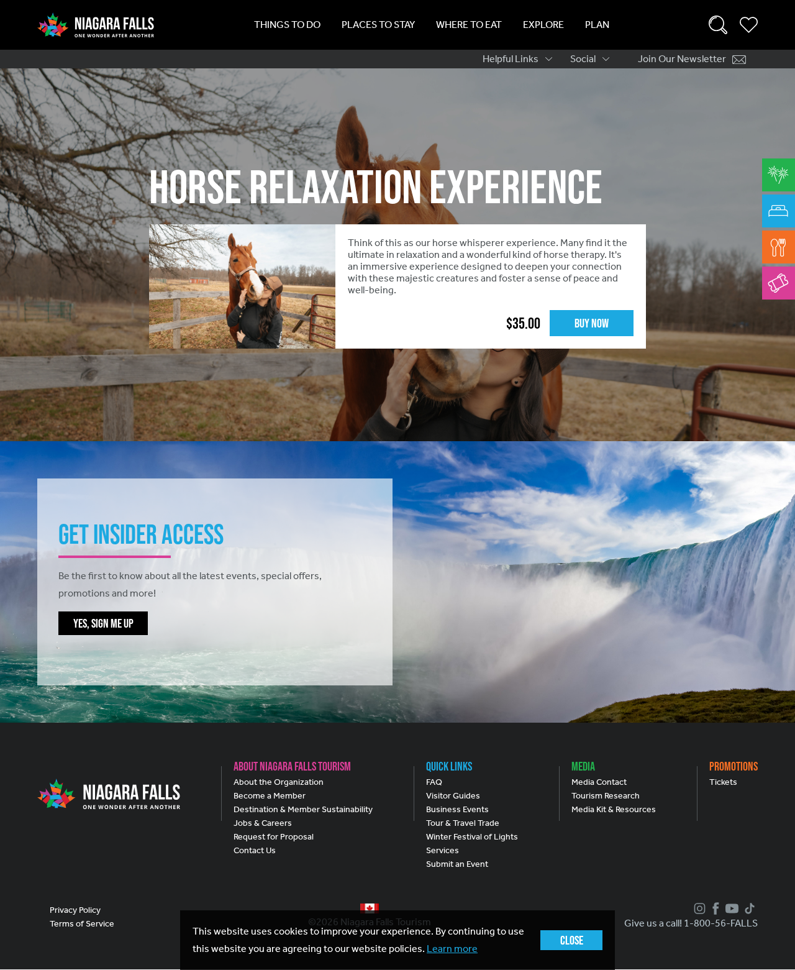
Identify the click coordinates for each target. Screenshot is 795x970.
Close (571, 940)
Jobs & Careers (263, 823)
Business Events (457, 809)
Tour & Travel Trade (462, 823)
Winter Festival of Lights (472, 836)
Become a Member (270, 795)
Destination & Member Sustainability (303, 809)
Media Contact (599, 782)
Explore (543, 24)
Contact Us (255, 850)
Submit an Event (457, 864)
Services (442, 850)
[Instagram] (698, 908)
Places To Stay (378, 24)
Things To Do (287, 24)
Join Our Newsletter (682, 59)
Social (583, 59)
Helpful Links (510, 59)
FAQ (434, 782)
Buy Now (592, 323)
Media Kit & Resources (613, 809)
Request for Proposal (274, 836)
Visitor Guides (453, 795)
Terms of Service (82, 923)
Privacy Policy (75, 910)
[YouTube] (730, 908)
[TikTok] (748, 908)
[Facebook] (714, 908)
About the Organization (279, 782)
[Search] (718, 25)
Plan (597, 24)
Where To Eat (469, 24)
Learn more (452, 948)
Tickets (723, 782)
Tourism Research (605, 795)
